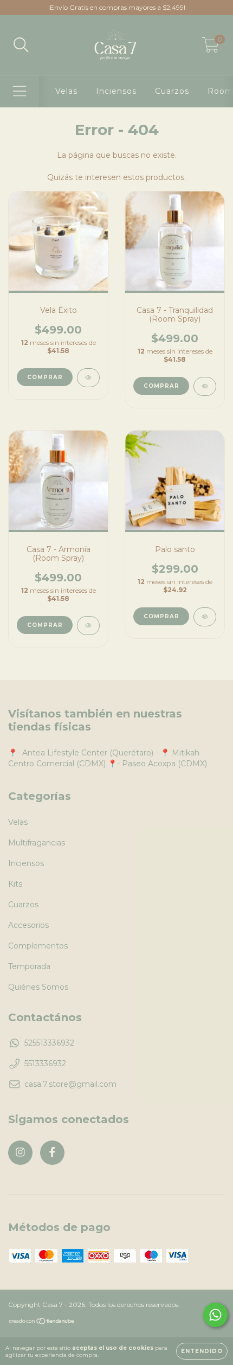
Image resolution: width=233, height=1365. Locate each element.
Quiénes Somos (38, 987)
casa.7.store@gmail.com (70, 1084)
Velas (66, 91)
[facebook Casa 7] (52, 1152)
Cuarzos (172, 91)
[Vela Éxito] (88, 377)
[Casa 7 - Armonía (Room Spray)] (88, 625)
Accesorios (28, 925)
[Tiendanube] (42, 1322)
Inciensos (116, 91)
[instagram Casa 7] (20, 1152)
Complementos (38, 946)
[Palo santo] (204, 616)
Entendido (202, 1351)
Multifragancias (36, 843)
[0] (210, 48)
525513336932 (49, 1043)
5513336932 (45, 1063)
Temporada (29, 966)
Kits (15, 884)
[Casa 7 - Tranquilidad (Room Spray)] (204, 386)
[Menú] (20, 91)
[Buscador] (21, 45)
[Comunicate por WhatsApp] (215, 1315)
